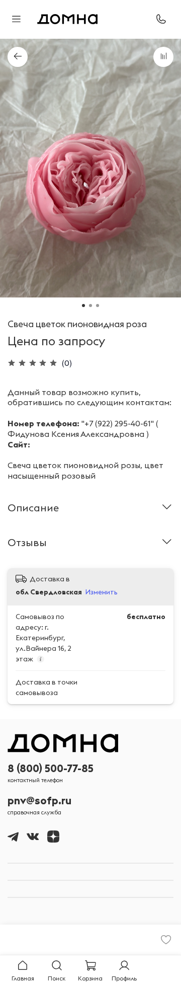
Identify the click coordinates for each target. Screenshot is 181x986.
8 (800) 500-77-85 (51, 768)
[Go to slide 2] (90, 305)
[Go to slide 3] (97, 305)
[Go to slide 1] (83, 305)
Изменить (101, 591)
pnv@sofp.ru (39, 800)
